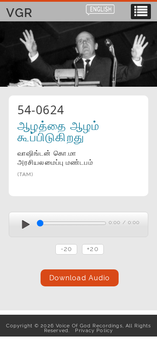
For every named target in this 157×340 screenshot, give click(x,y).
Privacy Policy (92, 330)
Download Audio (79, 278)
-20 (66, 248)
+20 (92, 248)
